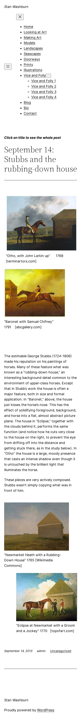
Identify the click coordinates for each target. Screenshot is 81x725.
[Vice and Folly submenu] (48, 76)
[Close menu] (20, 17)
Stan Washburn (16, 7)
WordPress (45, 710)
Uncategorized (60, 651)
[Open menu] (8, 67)
